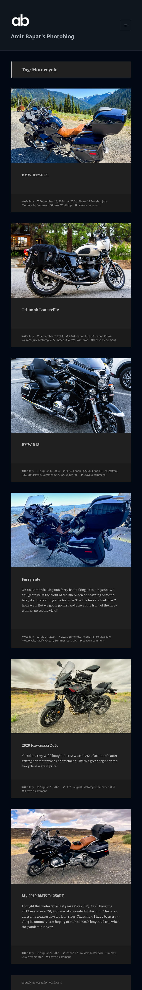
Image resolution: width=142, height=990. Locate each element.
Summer (42, 205)
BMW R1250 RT (35, 174)
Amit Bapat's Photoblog (42, 36)
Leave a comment (88, 205)
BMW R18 (30, 444)
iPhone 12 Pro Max (77, 953)
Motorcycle (28, 205)
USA (50, 205)
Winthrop (66, 205)
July (104, 201)
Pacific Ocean (45, 640)
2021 (69, 787)
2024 (73, 201)
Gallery (29, 201)
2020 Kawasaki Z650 (40, 745)
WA (57, 205)
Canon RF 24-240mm (105, 471)
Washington (35, 957)
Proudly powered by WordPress (42, 982)
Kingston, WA (104, 590)
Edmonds (74, 636)
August (77, 787)
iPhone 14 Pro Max (89, 201)
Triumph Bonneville (40, 309)
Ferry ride (31, 579)
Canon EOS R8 (85, 336)
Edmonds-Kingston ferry (50, 590)
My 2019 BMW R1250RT (43, 895)
